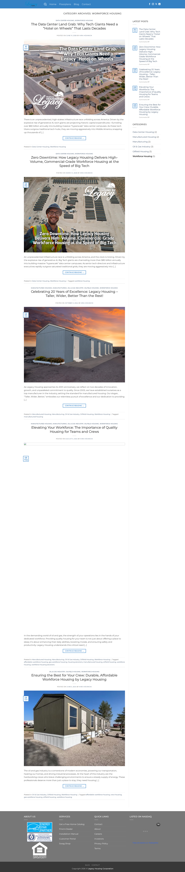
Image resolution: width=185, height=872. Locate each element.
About (97, 829)
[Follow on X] (156, 4)
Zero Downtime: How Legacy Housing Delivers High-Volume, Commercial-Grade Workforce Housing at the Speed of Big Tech (74, 161)
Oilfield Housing (91, 288)
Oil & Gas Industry (76, 288)
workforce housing (82, 281)
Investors (99, 839)
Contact (86, 4)
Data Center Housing (65, 20)
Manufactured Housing (41, 288)
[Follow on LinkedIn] (159, 4)
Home (52, 4)
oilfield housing (109, 662)
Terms (97, 848)
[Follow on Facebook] (150, 4)
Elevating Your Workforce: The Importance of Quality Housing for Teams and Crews (150, 92)
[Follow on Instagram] (153, 4)
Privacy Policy (101, 843)
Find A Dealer (66, 829)
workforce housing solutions (42, 665)
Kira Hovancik (86, 35)
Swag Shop (64, 843)
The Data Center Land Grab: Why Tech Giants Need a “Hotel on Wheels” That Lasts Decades (149, 34)
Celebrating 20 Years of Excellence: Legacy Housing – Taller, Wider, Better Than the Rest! (149, 74)
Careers (98, 834)
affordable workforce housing (36, 662)
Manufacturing (60, 288)
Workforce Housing (84, 20)
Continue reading (74, 138)
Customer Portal (67, 839)
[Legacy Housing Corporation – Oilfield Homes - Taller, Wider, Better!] (32, 4)
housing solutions (75, 662)
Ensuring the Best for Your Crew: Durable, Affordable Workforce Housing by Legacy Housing (150, 110)
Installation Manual (68, 834)
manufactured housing (33, 417)
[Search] (45, 4)
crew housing (116, 795)
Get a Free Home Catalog (71, 824)
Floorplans (65, 4)
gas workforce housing (58, 662)
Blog (76, 4)
